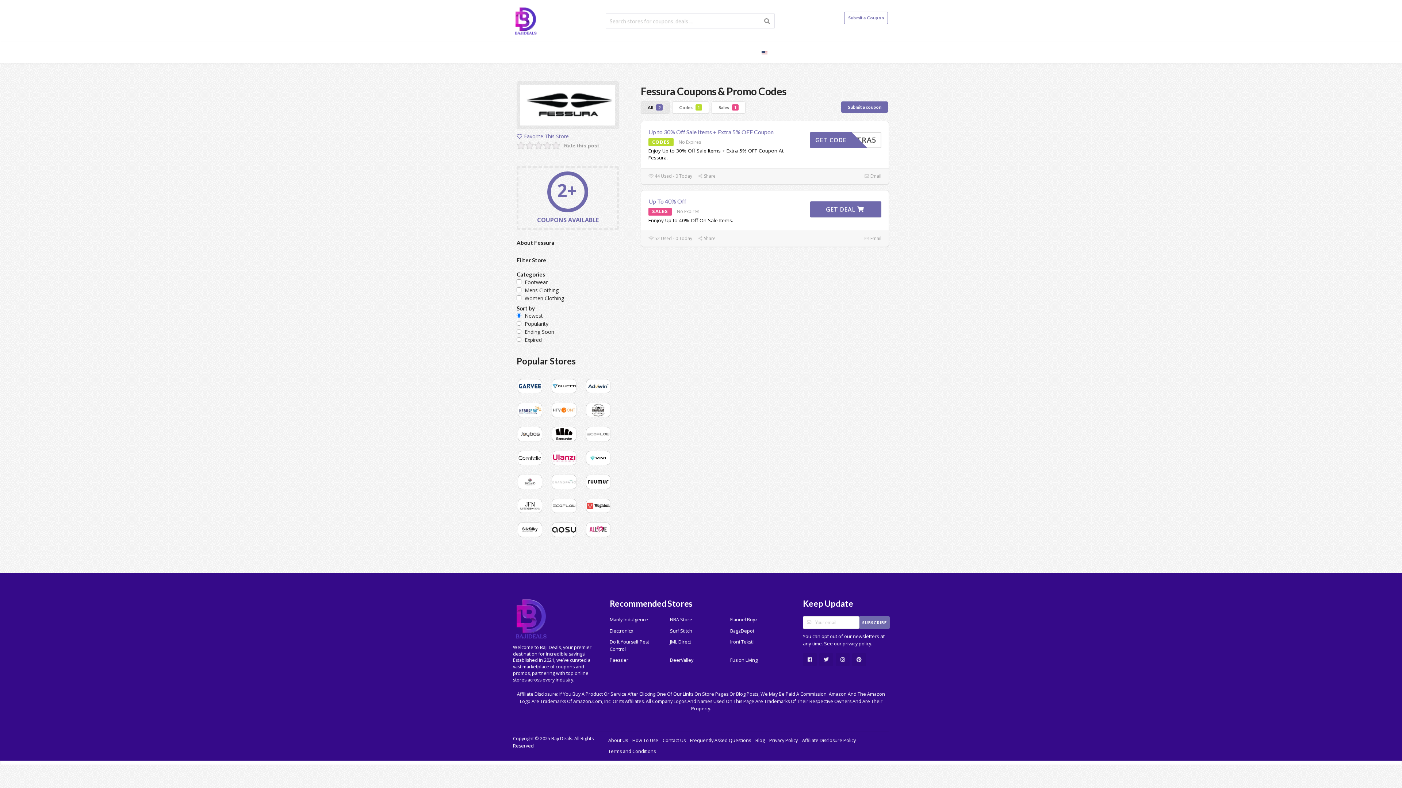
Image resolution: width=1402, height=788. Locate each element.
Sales (727, 107)
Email (875, 176)
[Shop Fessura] (568, 106)
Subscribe (874, 622)
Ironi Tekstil (742, 642)
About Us (618, 740)
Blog (744, 52)
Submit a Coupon (866, 17)
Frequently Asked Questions (720, 740)
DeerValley (681, 660)
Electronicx (621, 631)
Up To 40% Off (667, 201)
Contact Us (674, 740)
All (654, 107)
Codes (689, 107)
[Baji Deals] (526, 20)
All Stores (667, 52)
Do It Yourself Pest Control (629, 645)
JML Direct (680, 642)
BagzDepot (742, 631)
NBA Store (681, 620)
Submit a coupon (864, 107)
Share (709, 176)
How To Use (645, 740)
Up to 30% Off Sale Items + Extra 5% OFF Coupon (711, 131)
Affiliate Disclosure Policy (829, 740)
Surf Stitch (681, 631)
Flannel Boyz (744, 620)
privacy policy (857, 644)
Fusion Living (744, 660)
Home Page (626, 52)
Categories (710, 52)
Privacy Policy (783, 740)
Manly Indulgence (629, 620)
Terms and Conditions (632, 751)
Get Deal (841, 209)
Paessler (619, 660)
